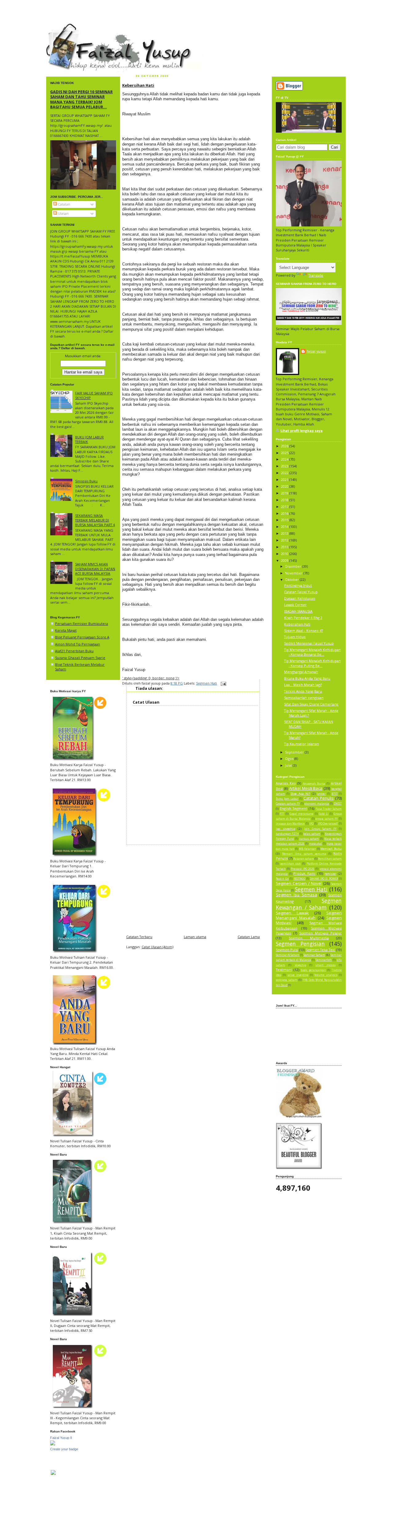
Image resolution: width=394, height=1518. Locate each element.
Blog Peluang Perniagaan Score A (82, 637)
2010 (285, 553)
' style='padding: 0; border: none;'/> (150, 678)
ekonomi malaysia (316, 803)
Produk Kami (304, 873)
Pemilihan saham (330, 859)
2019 (285, 493)
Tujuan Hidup (295, 636)
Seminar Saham (314, 955)
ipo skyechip (285, 829)
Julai (289, 765)
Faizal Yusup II (61, 1438)
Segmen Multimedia (308, 938)
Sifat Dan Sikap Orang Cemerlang (311, 704)
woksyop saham (286, 980)
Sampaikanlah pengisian (304, 697)
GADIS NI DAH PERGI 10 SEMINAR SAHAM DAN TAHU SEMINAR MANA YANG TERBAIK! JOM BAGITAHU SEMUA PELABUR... (81, 99)
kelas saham (311, 834)
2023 (285, 466)
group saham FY (327, 819)
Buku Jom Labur (287, 799)
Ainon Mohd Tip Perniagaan (77, 644)
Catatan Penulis (319, 798)
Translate (315, 275)
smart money (325, 965)
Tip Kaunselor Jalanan (301, 743)
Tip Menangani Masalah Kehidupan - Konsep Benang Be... (312, 652)
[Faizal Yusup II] (52, 1444)
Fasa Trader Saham (329, 809)
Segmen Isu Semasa (296, 894)
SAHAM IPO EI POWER (324, 879)
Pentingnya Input (298, 585)
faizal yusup (60, 26)
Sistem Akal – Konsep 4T (303, 630)
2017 (285, 506)
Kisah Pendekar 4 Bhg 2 (303, 617)
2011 (285, 547)
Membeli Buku (331, 849)
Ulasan (63, 213)
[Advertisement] (193, 888)
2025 (285, 452)
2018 (285, 499)
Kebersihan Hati (138, 85)
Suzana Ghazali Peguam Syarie (80, 657)
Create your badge (64, 1449)
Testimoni (284, 969)
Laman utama (195, 936)
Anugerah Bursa (314, 783)
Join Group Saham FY (320, 829)
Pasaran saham (303, 859)
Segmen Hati (206, 683)
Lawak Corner (295, 604)
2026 (285, 446)
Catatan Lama (249, 936)
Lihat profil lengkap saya (301, 430)
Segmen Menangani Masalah (309, 915)
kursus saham (309, 839)
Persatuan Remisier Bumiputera (81, 623)
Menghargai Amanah (301, 671)
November (294, 573)
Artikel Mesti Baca (306, 788)
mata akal (315, 843)
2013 (285, 533)
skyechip (300, 965)
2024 (285, 459)
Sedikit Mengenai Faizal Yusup (309, 643)
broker (321, 794)
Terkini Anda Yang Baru (303, 691)
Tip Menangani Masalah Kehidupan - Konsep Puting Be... (312, 663)
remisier (330, 874)
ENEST (338, 803)
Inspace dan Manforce (290, 823)
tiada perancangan (313, 970)
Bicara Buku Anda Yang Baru (307, 678)
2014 (285, 526)
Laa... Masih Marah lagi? (303, 684)
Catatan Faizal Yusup (301, 591)
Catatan (63, 204)
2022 (285, 472)
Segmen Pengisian (300, 943)
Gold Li (323, 814)
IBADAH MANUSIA (298, 611)
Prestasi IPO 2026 (303, 869)
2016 (285, 513)
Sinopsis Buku (86, 481)
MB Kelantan (307, 849)
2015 (285, 519)
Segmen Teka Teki (320, 949)
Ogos (289, 758)
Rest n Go (282, 879)
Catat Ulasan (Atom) (157, 947)
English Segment (294, 808)
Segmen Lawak (292, 913)
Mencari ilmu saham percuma (304, 854)
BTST (335, 794)
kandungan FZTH (287, 834)
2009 (285, 560)
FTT (282, 814)
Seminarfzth (324, 960)
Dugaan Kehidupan (299, 598)
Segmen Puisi (287, 949)
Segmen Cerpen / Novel (299, 883)
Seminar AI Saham (288, 955)
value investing (297, 975)
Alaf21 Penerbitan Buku (74, 651)
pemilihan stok (290, 863)
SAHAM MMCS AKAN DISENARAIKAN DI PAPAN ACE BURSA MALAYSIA (95, 569)
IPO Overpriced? (328, 823)
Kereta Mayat (66, 630)
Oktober (292, 579)
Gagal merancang (301, 814)
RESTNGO (299, 879)
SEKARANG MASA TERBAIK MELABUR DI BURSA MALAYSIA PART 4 (95, 520)
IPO (311, 823)
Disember (293, 566)
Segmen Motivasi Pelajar (320, 933)
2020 (285, 486)
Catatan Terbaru (139, 936)
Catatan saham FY (288, 803)
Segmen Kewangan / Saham (309, 904)
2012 (285, 540)
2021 (285, 479)
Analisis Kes (286, 783)
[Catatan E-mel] (222, 683)
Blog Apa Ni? (300, 794)
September (295, 752)
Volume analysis (325, 975)
